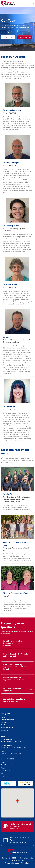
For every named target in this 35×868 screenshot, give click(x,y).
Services (4, 722)
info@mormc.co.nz (7, 764)
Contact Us (4, 730)
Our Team (4, 725)
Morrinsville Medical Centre (8, 3)
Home (3, 717)
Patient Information (7, 720)
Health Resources (7, 728)
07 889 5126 (5, 770)
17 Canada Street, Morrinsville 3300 (13, 747)
